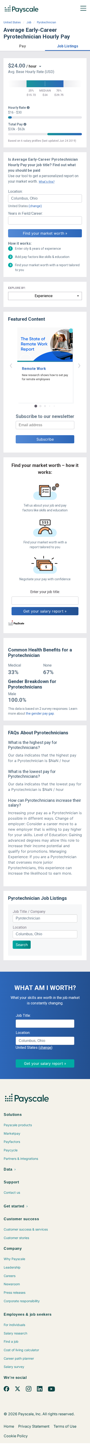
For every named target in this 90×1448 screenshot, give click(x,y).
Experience (44, 296)
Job (29, 22)
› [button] (79, 364)
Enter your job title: (45, 592)
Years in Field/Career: (25, 213)
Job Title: (23, 1015)
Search (22, 944)
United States (12, 22)
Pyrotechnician (46, 22)
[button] (22, 45)
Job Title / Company (29, 911)
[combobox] (45, 198)
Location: (15, 191)
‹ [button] (10, 364)
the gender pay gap (40, 713)
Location (20, 927)
